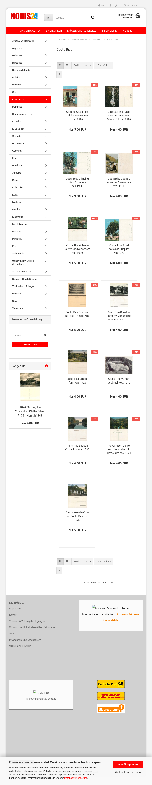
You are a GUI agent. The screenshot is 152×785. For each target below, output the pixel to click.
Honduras (17, 165)
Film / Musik (109, 30)
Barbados (17, 62)
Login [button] (114, 5)
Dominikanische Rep (23, 114)
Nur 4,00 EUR (30, 423)
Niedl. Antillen (19, 224)
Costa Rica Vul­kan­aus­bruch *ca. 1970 (119, 380)
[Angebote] (46, 366)
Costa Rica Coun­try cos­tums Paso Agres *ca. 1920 (119, 182)
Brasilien (16, 84)
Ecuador (16, 121)
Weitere (127, 30)
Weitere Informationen (128, 772)
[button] (101, 5)
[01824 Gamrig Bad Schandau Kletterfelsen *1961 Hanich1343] (30, 387)
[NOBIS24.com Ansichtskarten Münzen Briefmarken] (24, 15)
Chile (14, 92)
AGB (11, 633)
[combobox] (82, 65)
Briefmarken (54, 30)
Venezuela (17, 308)
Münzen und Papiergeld (82, 30)
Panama (16, 231)
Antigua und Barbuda (23, 40)
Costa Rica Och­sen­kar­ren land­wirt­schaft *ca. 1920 (77, 249)
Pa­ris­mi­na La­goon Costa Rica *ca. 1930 (77, 447)
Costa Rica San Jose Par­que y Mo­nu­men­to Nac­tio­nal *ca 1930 (119, 316)
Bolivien (16, 77)
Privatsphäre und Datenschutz (25, 639)
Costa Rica (18, 99)
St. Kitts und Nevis (21, 271)
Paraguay (17, 238)
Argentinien (18, 48)
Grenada (16, 136)
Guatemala (18, 143)
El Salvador (18, 128)
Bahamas (17, 55)
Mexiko (16, 209)
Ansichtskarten (30, 30)
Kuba (15, 194)
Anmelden (30, 344)
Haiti (14, 158)
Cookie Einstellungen (20, 645)
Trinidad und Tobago (23, 286)
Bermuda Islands (21, 70)
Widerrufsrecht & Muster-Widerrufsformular (32, 627)
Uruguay (16, 293)
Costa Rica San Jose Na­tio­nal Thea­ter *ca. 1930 (77, 316)
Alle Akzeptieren (128, 764)
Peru (14, 246)
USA (14, 300)
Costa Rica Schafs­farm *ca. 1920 (77, 380)
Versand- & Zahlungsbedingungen (27, 621)
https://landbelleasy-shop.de (41, 698)
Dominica (17, 106)
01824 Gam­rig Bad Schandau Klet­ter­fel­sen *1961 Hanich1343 (30, 411)
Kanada (16, 180)
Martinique (17, 202)
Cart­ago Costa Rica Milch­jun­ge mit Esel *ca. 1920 (77, 115)
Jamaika (16, 172)
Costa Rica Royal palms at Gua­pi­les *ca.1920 (119, 249)
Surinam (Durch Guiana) (24, 279)
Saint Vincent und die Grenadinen (23, 262)
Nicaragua (17, 216)
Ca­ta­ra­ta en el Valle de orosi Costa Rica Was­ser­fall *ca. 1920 (119, 115)
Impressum (15, 608)
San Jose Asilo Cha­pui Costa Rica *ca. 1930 (77, 516)
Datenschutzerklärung (75, 777)
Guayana (17, 150)
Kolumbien (17, 187)
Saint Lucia (18, 253)
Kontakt (13, 614)
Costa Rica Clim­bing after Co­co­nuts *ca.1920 (77, 182)
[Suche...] (92, 17)
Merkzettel (131, 5)
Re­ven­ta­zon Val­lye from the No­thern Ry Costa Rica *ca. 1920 (119, 449)
